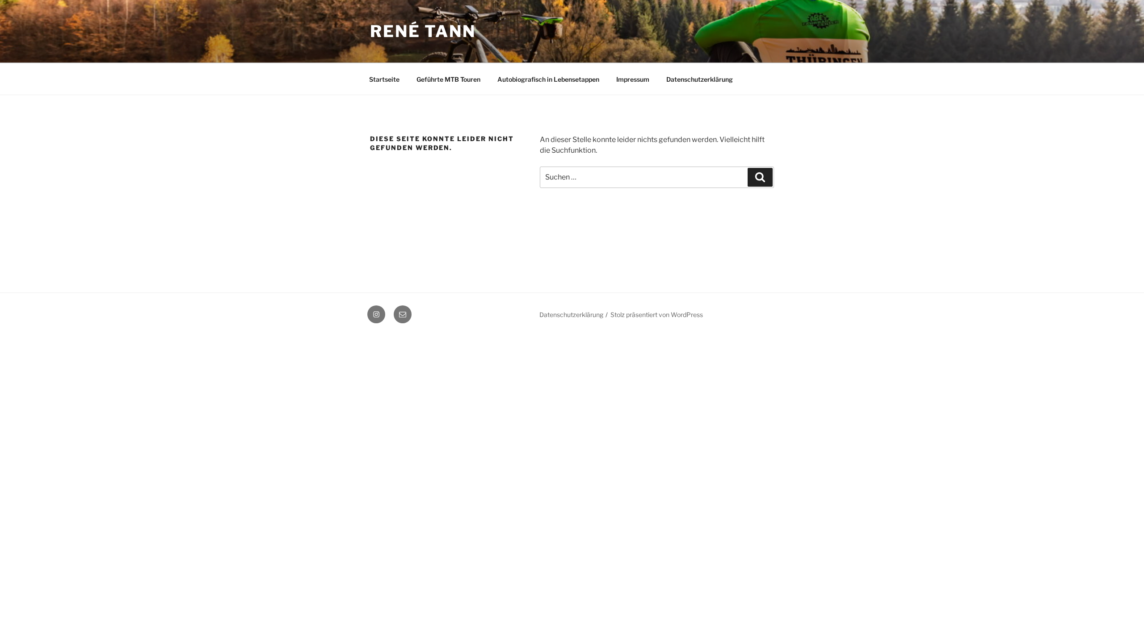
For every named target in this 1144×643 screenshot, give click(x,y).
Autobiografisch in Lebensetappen (548, 79)
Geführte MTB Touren (448, 79)
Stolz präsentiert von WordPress (656, 314)
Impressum (632, 79)
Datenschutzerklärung (699, 79)
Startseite (384, 79)
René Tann (423, 31)
